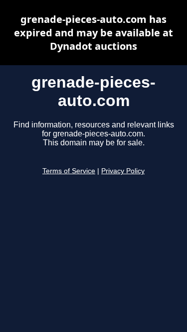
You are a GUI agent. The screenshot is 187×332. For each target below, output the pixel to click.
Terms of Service (68, 171)
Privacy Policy (123, 171)
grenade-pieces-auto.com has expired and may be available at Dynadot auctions (93, 32)
